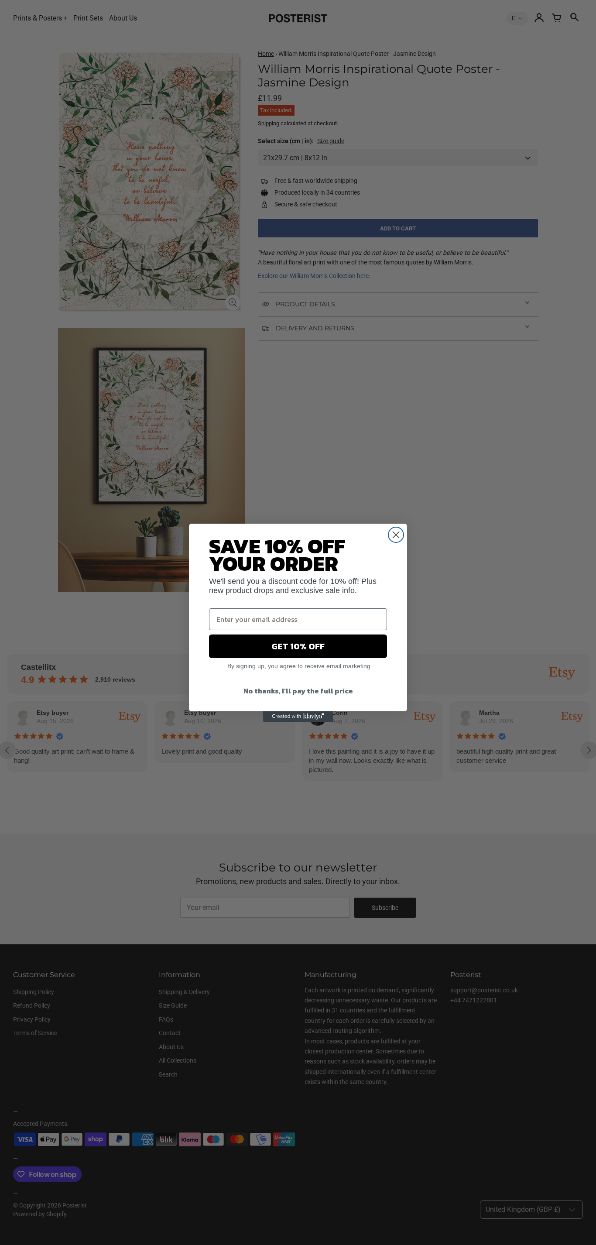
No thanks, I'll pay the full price (298, 691)
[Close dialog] (396, 534)
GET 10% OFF (298, 646)
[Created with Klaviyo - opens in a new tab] (298, 716)
